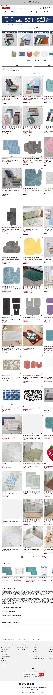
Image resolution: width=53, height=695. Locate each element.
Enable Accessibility (4, 5)
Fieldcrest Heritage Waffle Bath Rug (9, 437)
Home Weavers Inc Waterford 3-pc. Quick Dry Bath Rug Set (33, 378)
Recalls (2, 658)
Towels (22, 639)
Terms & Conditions (24, 692)
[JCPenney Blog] (33, 684)
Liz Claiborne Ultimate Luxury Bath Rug (10, 98)
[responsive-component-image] (9, 38)
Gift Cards (3, 660)
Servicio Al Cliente (5, 663)
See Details (33, 678)
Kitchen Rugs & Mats (11, 639)
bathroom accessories (20, 602)
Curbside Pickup (36, 647)
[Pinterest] (28, 684)
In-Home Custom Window (38, 658)
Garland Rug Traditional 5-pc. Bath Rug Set (11, 259)
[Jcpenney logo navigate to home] (6, 8)
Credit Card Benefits (21, 649)
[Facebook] (25, 684)
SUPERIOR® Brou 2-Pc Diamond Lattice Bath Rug (11, 465)
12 (41, 463)
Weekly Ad (35, 649)
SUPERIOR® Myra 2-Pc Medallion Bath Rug (11, 521)
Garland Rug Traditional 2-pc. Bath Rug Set (11, 229)
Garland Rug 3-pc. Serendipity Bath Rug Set (11, 288)
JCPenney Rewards (5, 649)
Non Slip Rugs (33, 639)
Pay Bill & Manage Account (23, 645)
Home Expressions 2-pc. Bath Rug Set (10, 160)
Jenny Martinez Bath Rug (28, 348)
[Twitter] (20, 684)
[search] (41, 8)
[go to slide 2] (12, 94)
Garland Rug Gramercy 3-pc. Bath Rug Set (32, 319)
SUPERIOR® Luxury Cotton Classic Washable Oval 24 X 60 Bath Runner (32, 522)
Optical (34, 654)
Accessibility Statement (33, 689)
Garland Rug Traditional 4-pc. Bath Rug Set (32, 160)
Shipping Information (6, 654)
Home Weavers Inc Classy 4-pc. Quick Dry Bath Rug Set (11, 320)
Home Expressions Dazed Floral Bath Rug (32, 408)
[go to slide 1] (11, 94)
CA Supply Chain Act (42, 687)
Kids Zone (35, 656)
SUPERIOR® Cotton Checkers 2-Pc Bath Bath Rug (33, 550)
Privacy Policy (23, 687)
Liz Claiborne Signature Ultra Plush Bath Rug (33, 98)
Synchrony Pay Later (5, 656)
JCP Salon (35, 651)
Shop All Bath (18, 639)
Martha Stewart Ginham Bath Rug (9, 493)
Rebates (3, 662)
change (17, 70)
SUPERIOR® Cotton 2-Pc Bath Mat (30, 493)
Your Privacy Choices (31, 687)
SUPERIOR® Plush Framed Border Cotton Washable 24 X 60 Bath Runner (31, 437)
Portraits (35, 653)
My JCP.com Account (5, 647)
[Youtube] (30, 684)
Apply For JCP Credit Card (22, 647)
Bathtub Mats (38, 639)
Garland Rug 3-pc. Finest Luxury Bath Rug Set (33, 190)
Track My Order (4, 645)
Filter (17, 65)
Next (43, 556)
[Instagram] (23, 684)
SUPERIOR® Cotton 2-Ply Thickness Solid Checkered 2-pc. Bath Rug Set (32, 465)
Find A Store (35, 645)
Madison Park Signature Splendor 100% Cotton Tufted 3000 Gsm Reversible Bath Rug (11, 349)
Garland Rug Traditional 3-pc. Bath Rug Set (32, 259)
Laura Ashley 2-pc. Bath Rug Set (30, 229)
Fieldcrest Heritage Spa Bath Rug (9, 128)
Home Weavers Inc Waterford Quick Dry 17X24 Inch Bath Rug (32, 289)
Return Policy (4, 653)
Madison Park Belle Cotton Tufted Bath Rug (11, 377)
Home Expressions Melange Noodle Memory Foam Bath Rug (33, 129)
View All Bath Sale (27, 639)
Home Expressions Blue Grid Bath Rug (10, 408)
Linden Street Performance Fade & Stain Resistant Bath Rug (10, 191)
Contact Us (3, 651)
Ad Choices (32, 692)
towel (24, 592)
